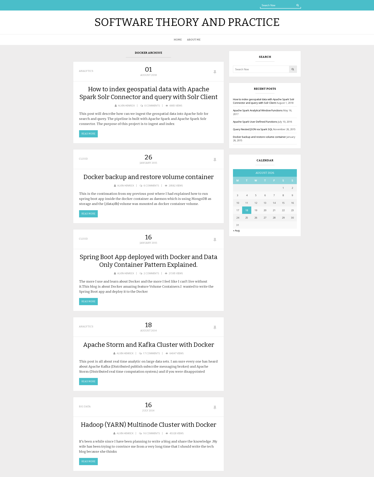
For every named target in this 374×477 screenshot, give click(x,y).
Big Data (85, 406)
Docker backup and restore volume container (148, 177)
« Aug (236, 230)
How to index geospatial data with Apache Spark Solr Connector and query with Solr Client (148, 93)
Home (178, 39)
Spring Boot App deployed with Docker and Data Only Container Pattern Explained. (148, 260)
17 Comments (151, 353)
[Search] (297, 5)
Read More (88, 133)
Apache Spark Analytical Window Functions (258, 110)
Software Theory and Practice (187, 22)
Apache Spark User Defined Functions (255, 121)
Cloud (83, 158)
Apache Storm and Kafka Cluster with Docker (148, 344)
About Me (193, 39)
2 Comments (151, 273)
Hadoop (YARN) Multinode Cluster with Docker (148, 424)
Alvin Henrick (126, 105)
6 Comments (151, 185)
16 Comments (151, 433)
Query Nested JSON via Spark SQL (253, 129)
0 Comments (152, 105)
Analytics (86, 70)
